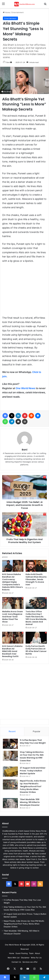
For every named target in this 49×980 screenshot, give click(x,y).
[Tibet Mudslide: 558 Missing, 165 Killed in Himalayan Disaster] (10, 803)
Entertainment (18, 12)
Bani (8, 62)
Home (7, 12)
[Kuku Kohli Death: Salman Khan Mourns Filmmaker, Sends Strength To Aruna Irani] (36, 566)
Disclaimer (25, 958)
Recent (12, 731)
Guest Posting (22, 953)
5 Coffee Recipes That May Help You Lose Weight (33, 741)
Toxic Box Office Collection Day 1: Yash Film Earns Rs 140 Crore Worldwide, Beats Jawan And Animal (36, 618)
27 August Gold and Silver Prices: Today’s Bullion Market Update (32, 771)
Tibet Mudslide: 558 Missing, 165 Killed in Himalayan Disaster (30, 802)
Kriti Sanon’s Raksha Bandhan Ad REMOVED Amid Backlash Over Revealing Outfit (12, 651)
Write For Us (36, 958)
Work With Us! (14, 958)
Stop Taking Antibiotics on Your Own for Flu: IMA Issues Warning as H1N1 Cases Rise (32, 756)
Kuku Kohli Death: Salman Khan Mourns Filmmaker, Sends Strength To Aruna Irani (36, 579)
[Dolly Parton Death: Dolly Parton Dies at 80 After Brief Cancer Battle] (36, 638)
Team (31, 953)
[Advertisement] (24, 290)
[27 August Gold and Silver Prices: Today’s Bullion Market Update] (10, 772)
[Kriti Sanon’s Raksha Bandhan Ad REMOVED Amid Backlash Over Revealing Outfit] (12, 638)
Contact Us (16, 962)
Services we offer (30, 962)
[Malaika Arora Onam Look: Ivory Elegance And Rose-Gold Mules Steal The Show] (12, 603)
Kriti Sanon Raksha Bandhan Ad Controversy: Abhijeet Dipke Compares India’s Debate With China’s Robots (12, 582)
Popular (36, 731)
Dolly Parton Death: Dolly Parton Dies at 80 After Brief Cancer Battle (36, 650)
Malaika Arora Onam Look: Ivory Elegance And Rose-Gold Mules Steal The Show (12, 616)
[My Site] (24, 4)
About (37, 953)
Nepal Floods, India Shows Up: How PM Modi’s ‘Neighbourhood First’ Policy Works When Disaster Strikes (33, 786)
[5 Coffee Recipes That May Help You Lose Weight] (10, 744)
